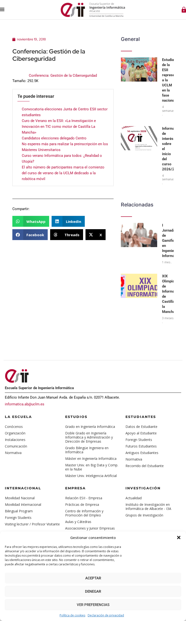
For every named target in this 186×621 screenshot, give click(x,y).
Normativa (13, 453)
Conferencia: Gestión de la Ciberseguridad (63, 75)
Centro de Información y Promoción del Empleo (84, 513)
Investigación (143, 488)
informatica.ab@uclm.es (24, 404)
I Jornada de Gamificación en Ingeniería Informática (172, 240)
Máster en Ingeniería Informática (90, 458)
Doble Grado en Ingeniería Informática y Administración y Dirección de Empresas (89, 437)
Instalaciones (15, 440)
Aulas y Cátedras (78, 522)
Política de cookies (72, 615)
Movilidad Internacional (23, 504)
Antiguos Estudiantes (141, 453)
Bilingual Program (19, 511)
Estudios (76, 416)
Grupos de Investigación (144, 515)
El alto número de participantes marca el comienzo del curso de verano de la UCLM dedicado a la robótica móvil (63, 173)
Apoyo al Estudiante (141, 433)
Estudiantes (140, 416)
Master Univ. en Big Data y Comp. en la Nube (91, 467)
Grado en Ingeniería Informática (90, 426)
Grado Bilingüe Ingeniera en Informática (86, 450)
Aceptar (93, 578)
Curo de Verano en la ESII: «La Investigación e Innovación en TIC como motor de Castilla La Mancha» (59, 127)
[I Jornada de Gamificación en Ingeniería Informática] (139, 235)
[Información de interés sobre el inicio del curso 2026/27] (139, 138)
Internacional (23, 488)
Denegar (93, 591)
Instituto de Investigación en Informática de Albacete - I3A (148, 506)
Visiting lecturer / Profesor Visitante (32, 524)
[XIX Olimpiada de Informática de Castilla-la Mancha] (139, 286)
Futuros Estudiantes (141, 446)
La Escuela (18, 416)
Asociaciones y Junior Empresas (90, 528)
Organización (15, 433)
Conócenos (14, 426)
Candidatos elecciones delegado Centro (54, 138)
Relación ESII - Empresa (83, 498)
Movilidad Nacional (20, 498)
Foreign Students (138, 440)
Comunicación (16, 446)
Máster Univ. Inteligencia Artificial (91, 476)
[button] (178, 537)
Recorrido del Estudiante (144, 466)
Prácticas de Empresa (82, 504)
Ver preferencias (93, 605)
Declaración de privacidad (106, 615)
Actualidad (133, 498)
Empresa (75, 488)
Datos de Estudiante (141, 426)
